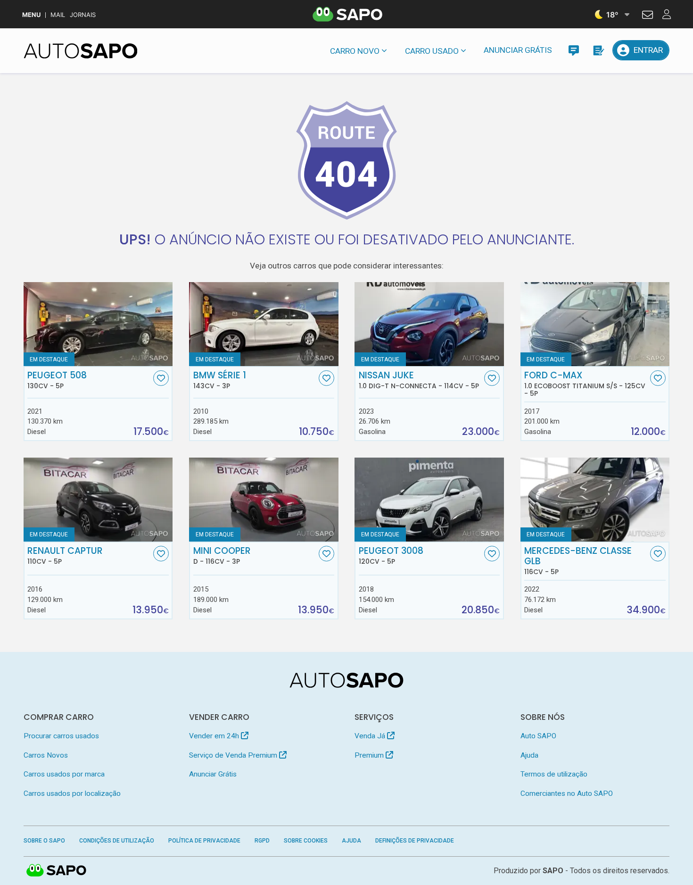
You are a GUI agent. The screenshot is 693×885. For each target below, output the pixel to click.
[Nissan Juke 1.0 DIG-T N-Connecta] (429, 324)
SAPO (57, 871)
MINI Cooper (222, 556)
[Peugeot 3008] (429, 500)
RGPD (262, 840)
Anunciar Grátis (518, 50)
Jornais (83, 15)
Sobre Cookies (306, 840)
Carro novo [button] (355, 51)
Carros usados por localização (72, 793)
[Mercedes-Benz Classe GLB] (595, 500)
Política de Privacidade (204, 840)
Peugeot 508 (57, 380)
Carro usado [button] (432, 51)
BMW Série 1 (219, 380)
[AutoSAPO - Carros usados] (81, 51)
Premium (370, 755)
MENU (31, 15)
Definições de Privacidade (414, 840)
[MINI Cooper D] (263, 500)
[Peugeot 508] (98, 324)
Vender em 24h (215, 736)
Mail (57, 15)
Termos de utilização (553, 774)
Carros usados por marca (64, 774)
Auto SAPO (538, 736)
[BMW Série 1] (263, 324)
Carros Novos (46, 755)
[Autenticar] (647, 16)
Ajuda (529, 755)
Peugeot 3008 (391, 556)
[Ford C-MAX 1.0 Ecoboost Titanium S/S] (595, 324)
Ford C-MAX (584, 384)
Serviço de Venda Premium (234, 755)
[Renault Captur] (98, 500)
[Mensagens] (573, 50)
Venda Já (371, 736)
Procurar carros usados (61, 736)
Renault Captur (65, 556)
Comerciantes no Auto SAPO (566, 793)
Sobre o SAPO (44, 840)
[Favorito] (161, 378)
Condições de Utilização (116, 840)
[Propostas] (598, 50)
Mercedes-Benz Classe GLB (578, 561)
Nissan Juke (419, 380)
